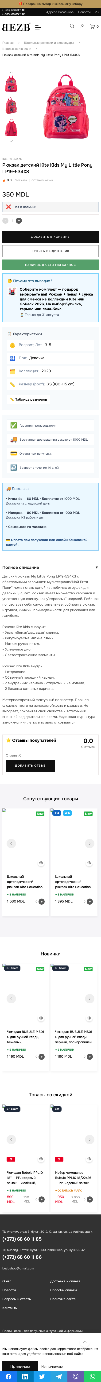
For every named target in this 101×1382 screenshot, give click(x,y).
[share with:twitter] (42, 1376)
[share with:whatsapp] (92, 1376)
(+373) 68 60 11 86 (13, 14)
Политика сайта (63, 1299)
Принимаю (20, 1366)
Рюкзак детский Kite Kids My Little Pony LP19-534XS (41, 55)
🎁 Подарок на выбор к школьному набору (50, 4)
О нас (7, 1281)
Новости (84, 12)
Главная (8, 43)
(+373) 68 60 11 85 (13, 10)
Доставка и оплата (65, 1281)
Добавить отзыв (30, 766)
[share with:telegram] (58, 1376)
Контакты (10, 1308)
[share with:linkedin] (25, 1376)
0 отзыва (21, 180)
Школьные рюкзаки (16, 49)
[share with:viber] (75, 1376)
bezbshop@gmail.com (18, 1268)
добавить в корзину (50, 237)
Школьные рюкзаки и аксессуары (49, 43)
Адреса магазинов (60, 12)
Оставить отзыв (42, 180)
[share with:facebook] (8, 1376)
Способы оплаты (63, 1290)
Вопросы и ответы (16, 1299)
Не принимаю (52, 1366)
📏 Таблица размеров (28, 399)
